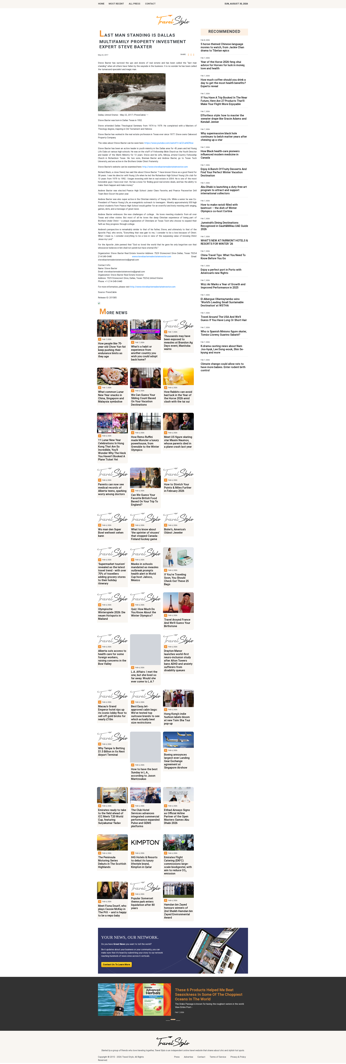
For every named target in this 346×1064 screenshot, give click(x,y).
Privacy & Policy (238, 1060)
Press (177, 1060)
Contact (201, 1060)
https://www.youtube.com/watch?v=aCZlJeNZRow (168, 143)
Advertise (188, 1060)
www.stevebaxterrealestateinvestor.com (151, 256)
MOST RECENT (116, 3)
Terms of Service (218, 1060)
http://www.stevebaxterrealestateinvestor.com (165, 167)
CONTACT (150, 3)
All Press (134, 3)
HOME (101, 3)
